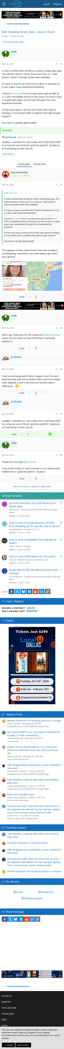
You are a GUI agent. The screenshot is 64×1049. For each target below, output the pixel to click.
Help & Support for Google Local (33, 559)
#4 (61, 369)
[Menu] (4, 4)
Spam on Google (23, 546)
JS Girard (11, 137)
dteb (6, 36)
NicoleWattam (15, 529)
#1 (61, 63)
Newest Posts (14, 714)
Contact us (6, 995)
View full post (8, 154)
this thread (16, 93)
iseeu (11, 546)
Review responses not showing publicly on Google (34, 720)
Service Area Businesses (18, 759)
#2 (61, 184)
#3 (61, 328)
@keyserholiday (51, 334)
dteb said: (8, 193)
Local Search (13, 741)
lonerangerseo (16, 576)
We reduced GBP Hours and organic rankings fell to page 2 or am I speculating (33, 733)
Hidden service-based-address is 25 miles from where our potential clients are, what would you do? (32, 750)
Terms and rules (9, 1007)
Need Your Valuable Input (20, 794)
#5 (61, 413)
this (4, 96)
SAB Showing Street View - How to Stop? (28, 32)
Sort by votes (39, 164)
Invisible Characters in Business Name (27, 842)
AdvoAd (12, 559)
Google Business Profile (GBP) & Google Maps (28, 726)
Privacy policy (8, 1013)
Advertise (6, 1001)
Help (4, 1019)
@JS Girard (29, 461)
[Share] (57, 64)
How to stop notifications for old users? (32, 556)
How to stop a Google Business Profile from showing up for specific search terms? (34, 524)
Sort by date (24, 164)
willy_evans (14, 509)
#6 (61, 455)
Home (4, 1025)
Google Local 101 (31, 529)
